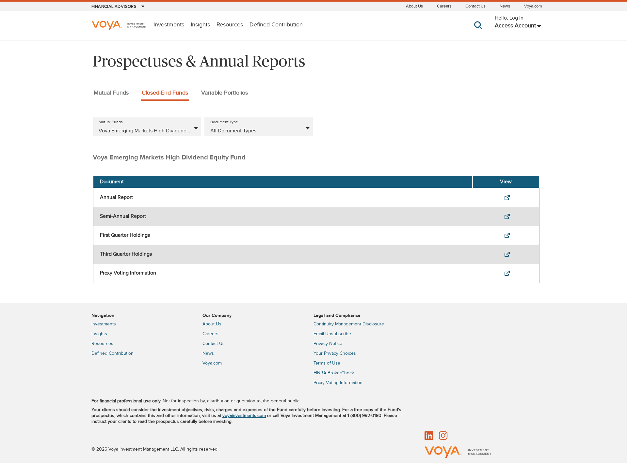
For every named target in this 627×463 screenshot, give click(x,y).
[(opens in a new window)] (506, 198)
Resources (230, 25)
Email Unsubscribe (332, 333)
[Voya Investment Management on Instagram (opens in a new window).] (443, 436)
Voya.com (533, 6)
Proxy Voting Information (338, 382)
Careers (444, 6)
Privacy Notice (328, 343)
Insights (200, 25)
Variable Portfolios (224, 92)
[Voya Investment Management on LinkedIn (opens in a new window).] (429, 436)
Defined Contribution (276, 25)
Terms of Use (327, 363)
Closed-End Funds (165, 92)
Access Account (515, 25)
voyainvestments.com (244, 415)
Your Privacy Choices (335, 353)
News (505, 6)
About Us (414, 6)
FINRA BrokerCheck (334, 373)
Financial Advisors (114, 6)
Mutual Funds (111, 92)
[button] (479, 31)
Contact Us (475, 6)
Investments (168, 25)
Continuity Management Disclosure (349, 324)
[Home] (118, 26)
